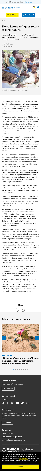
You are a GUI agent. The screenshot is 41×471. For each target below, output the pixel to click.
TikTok (22, 403)
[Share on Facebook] (23, 310)
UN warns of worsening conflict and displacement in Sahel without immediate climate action (20, 360)
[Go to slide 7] (26, 370)
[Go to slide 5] (22, 370)
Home (3, 21)
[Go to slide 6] (24, 370)
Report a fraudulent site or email (13, 440)
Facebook (7, 403)
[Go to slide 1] (14, 370)
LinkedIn (27, 403)
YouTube (17, 403)
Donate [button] (34, 9)
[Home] (12, 8)
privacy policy (23, 459)
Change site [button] (28, 2)
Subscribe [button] (7, 422)
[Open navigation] (3, 7)
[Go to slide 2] (16, 370)
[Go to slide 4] (20, 370)
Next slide (37, 338)
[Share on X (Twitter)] (17, 310)
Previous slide (4, 338)
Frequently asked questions (12, 437)
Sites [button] (38, 9)
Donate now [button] (8, 389)
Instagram (12, 403)
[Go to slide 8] (28, 370)
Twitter (3, 403)
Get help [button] (29, 14)
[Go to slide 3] (18, 370)
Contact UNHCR (7, 433)
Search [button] (30, 9)
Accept (20, 466)
